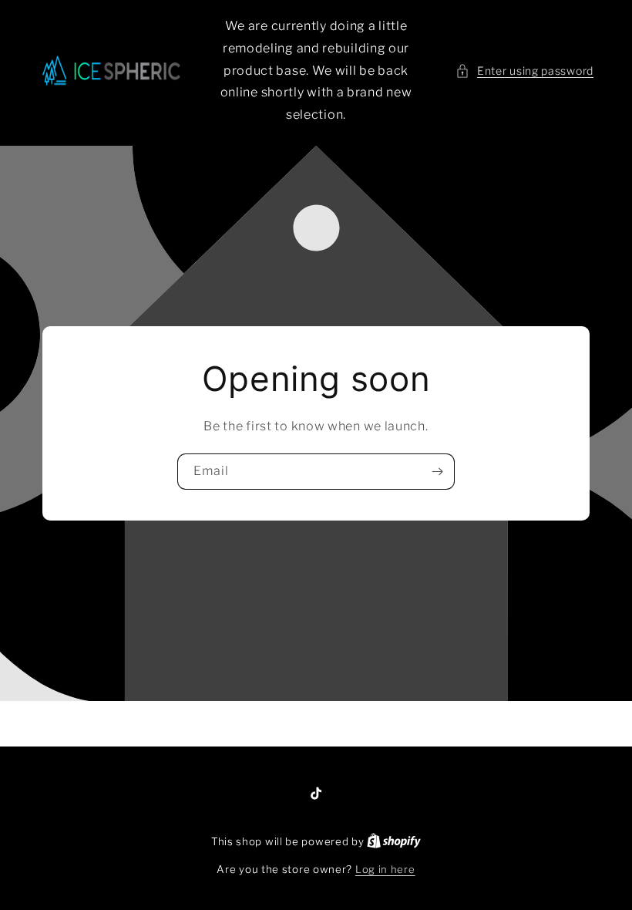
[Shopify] (394, 841)
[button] (524, 70)
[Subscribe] (437, 471)
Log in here (385, 869)
